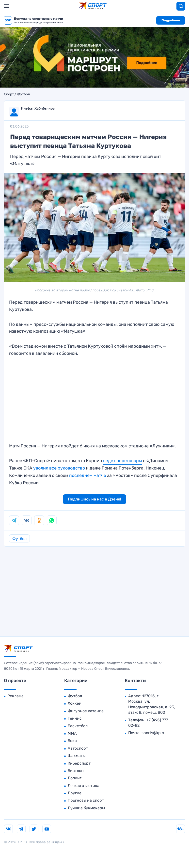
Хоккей (74, 703)
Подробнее (170, 20)
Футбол (23, 94)
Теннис (75, 718)
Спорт (9, 94)
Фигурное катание (86, 711)
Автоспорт (78, 748)
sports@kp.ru (154, 732)
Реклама (15, 696)
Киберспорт (79, 763)
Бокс (72, 740)
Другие (74, 793)
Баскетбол (78, 726)
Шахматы (76, 755)
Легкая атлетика (83, 785)
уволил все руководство (59, 468)
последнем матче (87, 475)
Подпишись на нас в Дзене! (94, 499)
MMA (72, 733)
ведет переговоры (122, 460)
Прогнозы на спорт (86, 800)
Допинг (74, 778)
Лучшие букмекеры (86, 808)
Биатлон (76, 770)
